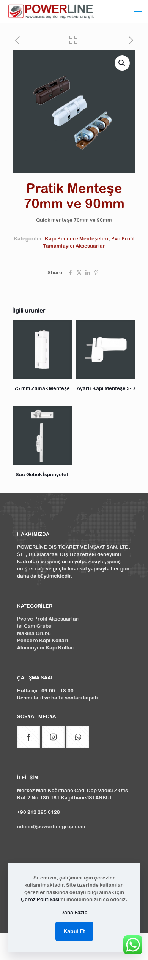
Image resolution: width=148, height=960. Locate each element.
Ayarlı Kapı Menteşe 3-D (106, 388)
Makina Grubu (34, 633)
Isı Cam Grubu (34, 626)
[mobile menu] (137, 11)
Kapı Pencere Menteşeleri (77, 239)
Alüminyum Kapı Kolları (46, 648)
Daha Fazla (74, 912)
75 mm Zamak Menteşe (42, 388)
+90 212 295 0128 (38, 812)
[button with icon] (28, 737)
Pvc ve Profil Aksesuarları (48, 619)
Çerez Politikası (40, 899)
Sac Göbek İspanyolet (42, 474)
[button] (122, 63)
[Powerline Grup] (52, 11)
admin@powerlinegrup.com (51, 826)
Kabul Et (74, 931)
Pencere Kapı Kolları (42, 640)
